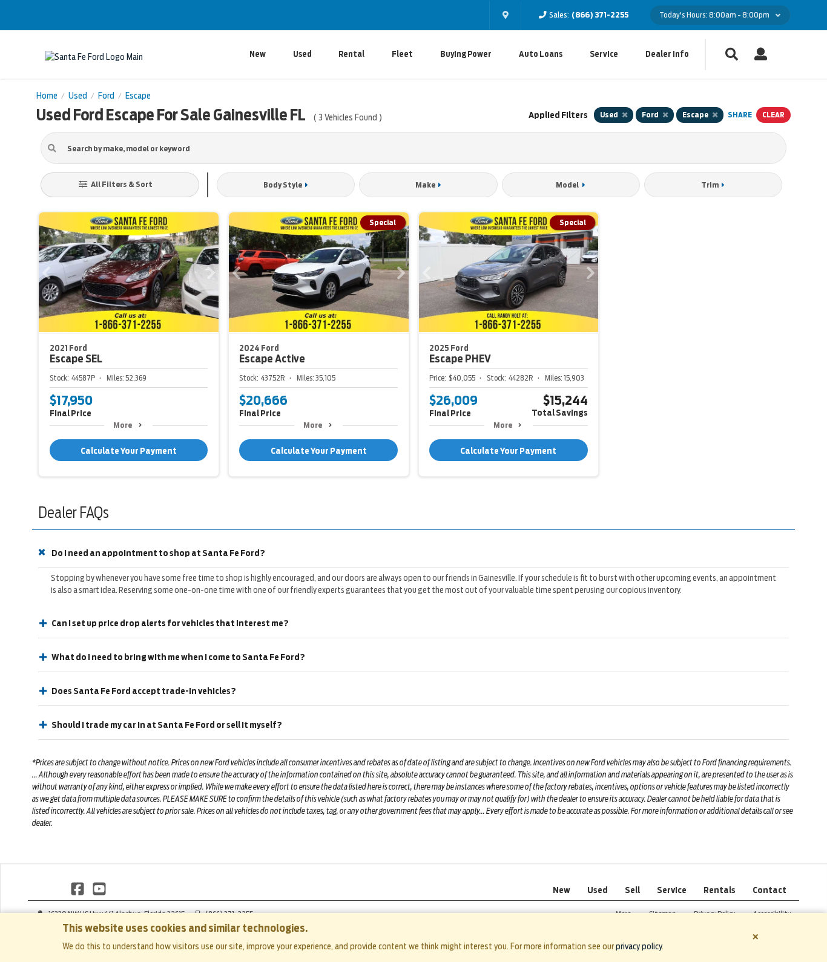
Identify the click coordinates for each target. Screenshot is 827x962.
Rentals (719, 890)
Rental (351, 54)
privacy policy (639, 946)
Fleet (402, 54)
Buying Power (466, 54)
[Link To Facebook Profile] (78, 888)
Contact (769, 890)
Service (604, 54)
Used (302, 54)
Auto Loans (540, 54)
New (257, 54)
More (122, 425)
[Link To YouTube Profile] (98, 888)
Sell (632, 890)
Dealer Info (667, 54)
